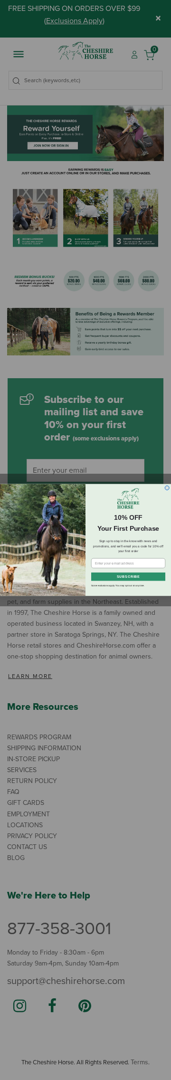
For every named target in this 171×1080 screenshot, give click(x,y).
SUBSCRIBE (128, 577)
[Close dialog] (167, 488)
